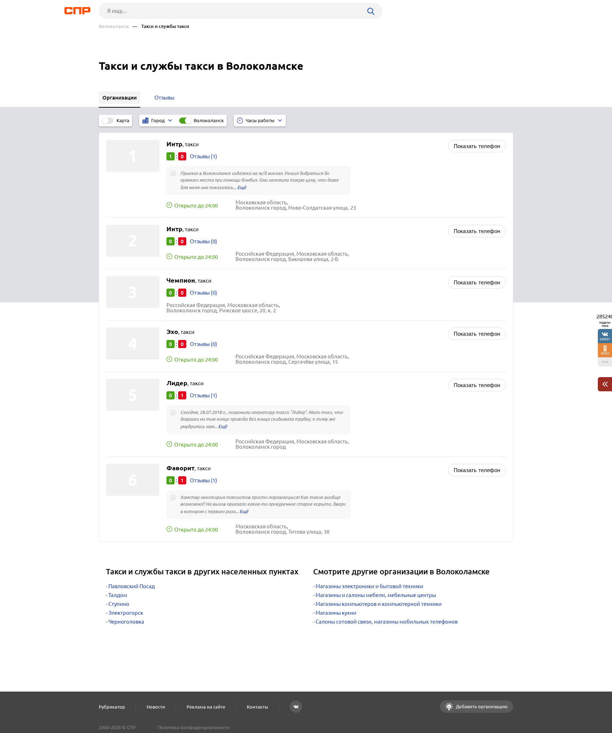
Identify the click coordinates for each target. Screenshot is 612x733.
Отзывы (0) (203, 241)
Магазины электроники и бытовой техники (369, 586)
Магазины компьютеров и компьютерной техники (379, 604)
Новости (156, 707)
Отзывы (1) (203, 156)
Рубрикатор (112, 707)
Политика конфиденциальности (194, 727)
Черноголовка (126, 621)
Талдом (117, 595)
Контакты (257, 707)
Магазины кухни (336, 612)
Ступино (118, 604)
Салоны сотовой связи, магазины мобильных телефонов (387, 621)
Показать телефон (477, 146)
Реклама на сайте (206, 707)
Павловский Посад (131, 586)
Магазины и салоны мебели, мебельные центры (376, 595)
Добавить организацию (481, 706)
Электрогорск (125, 612)
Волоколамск (114, 26)
